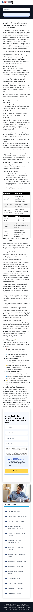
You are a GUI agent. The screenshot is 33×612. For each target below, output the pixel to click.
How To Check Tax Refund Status (16, 555)
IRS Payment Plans (14, 578)
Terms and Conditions (9, 605)
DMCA (18, 605)
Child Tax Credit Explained (16, 521)
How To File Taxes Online (16, 566)
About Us (8, 604)
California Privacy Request (9, 607)
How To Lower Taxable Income (15, 572)
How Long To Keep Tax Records (15, 548)
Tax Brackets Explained (15, 588)
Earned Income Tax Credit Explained (16, 534)
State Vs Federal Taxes (15, 583)
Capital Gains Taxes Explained (17, 516)
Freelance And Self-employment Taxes (14, 541)
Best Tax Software (14, 511)
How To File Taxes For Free (17, 561)
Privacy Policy (23, 604)
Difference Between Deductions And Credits (15, 527)
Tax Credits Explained (15, 593)
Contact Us (15, 604)
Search (17, 15)
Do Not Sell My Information (24, 607)
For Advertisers (25, 605)
